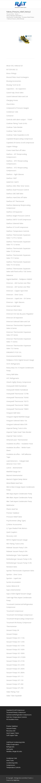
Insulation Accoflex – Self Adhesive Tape (18, 455)
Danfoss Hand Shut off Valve (16, 197)
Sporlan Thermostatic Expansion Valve (20, 570)
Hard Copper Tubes (12, 733)
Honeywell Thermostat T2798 (17, 394)
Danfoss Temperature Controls (17, 231)
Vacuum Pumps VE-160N (15, 649)
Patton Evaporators (12, 744)
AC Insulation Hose (12, 719)
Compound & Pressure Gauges (17, 108)
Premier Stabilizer (12, 513)
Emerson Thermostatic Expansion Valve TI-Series (18, 340)
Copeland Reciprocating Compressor (19, 139)
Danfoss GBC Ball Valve (14, 193)
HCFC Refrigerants (13, 364)
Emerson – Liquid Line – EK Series (18, 298)
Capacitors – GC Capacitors (16, 89)
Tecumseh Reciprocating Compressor (20, 619)
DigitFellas (16, 780)
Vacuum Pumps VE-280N (15, 672)
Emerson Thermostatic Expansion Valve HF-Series (18, 333)
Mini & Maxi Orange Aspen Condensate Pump (20, 488)
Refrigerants (10, 747)
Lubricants (9, 749)
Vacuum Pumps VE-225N (15, 665)
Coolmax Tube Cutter (14, 131)
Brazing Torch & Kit (13, 85)
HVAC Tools (10, 760)
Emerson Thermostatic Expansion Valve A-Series (18, 326)
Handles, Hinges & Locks (14, 751)
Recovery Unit (11, 536)
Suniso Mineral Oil (12, 586)
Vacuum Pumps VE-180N (15, 653)
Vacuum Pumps (11, 634)
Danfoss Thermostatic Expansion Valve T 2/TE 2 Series (18, 236)
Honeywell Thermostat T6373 (17, 401)
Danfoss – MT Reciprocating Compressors (16, 155)
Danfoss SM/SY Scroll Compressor (18, 219)
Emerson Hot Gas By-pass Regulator (19, 314)
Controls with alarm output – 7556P (19, 119)
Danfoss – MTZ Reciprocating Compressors (17, 162)
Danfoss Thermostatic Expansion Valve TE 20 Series (18, 249)
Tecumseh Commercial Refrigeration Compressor (19, 605)
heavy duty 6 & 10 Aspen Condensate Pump (20, 369)
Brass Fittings (11, 73)
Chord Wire (10, 104)
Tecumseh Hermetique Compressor (19, 615)
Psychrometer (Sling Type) (16, 520)
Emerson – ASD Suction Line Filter (18, 283)
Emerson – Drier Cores (14, 294)
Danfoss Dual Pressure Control (17, 190)
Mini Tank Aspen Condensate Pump (19, 501)
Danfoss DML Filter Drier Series (17, 186)
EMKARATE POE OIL (13, 352)
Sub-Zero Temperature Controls (16, 717)
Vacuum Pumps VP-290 (14, 688)
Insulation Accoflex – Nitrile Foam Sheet (18, 448)
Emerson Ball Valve (13, 306)
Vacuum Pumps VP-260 (14, 684)
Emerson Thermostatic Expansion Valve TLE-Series (18, 346)
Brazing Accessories (13, 81)
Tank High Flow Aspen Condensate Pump (19, 598)
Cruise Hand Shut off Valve (16, 150)
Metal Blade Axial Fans (14, 483)
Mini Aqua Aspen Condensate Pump (19, 494)
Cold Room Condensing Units (15, 742)
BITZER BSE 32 (12, 69)
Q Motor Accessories (14, 524)
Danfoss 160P (11, 178)
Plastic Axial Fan (12, 509)
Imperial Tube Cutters (14, 436)
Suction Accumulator (13, 582)
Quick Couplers (11, 532)
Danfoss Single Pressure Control (18, 216)
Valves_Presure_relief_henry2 (18, 12)
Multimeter (10, 505)
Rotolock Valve (11, 567)
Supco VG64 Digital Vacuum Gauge (18, 594)
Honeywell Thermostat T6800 (17, 405)
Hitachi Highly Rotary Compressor (18, 382)
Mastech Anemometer (14, 475)
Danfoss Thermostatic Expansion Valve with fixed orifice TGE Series (18, 270)
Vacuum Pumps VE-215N (15, 661)
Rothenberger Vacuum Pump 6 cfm (19, 559)
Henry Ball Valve (12, 374)
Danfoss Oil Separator (14, 212)
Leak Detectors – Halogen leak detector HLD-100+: (17, 462)
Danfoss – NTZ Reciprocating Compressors (17, 169)
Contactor (10, 116)
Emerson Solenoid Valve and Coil (18, 321)
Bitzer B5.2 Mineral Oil (14, 66)
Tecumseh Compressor (14, 611)
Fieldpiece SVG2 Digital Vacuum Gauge (20, 360)
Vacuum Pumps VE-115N (15, 638)
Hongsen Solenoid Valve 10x (16, 420)
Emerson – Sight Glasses (15, 302)
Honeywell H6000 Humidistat (17, 390)
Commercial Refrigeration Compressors (19, 715)
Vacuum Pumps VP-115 (14, 676)
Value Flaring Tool (12, 692)
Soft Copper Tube (12, 735)
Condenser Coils (12, 112)
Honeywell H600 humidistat (16, 386)
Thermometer (11, 626)
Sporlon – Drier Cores (14, 574)
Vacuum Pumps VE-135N (15, 646)
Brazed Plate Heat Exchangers (17, 77)
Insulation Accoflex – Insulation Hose (19, 444)
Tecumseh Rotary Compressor (16, 712)
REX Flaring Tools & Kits (15, 544)
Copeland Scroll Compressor (15, 710)
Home (16, 14)
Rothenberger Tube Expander (17, 555)
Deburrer (9, 275)
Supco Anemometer (13, 590)
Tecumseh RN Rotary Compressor (18, 622)
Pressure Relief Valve (28, 17)
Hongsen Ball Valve (13, 413)
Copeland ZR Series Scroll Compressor (20, 142)
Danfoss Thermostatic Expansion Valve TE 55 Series (18, 263)
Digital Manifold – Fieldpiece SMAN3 (19, 279)
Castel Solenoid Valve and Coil (17, 96)
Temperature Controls (13, 767)
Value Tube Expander (14, 696)
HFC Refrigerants (12, 378)
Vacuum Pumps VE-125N (15, 642)
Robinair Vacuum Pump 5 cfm (16, 547)
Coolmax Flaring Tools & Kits (16, 123)
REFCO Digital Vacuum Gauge (17, 540)
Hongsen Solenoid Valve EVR (16, 424)
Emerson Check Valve (14, 310)
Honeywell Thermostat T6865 (17, 409)
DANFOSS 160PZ (12, 182)
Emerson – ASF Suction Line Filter (18, 287)
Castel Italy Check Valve (14, 92)
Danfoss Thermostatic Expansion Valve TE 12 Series (18, 243)
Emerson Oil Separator (14, 318)
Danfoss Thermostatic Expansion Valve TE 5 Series (18, 256)
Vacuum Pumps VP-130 (14, 680)
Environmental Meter (14, 356)
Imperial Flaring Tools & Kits (16, 428)
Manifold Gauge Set (13, 471)
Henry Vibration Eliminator (14, 15)
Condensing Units (12, 763)
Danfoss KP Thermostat (15, 201)
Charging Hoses (12, 100)
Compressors (10, 765)
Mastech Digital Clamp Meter (16, 479)
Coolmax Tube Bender (14, 127)
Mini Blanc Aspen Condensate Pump (19, 497)
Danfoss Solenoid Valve (14, 223)
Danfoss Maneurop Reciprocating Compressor (18, 206)
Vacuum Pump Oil (12, 630)
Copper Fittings (12, 146)
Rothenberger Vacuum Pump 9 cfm (19, 563)
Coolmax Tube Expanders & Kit (17, 135)
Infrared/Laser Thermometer (17, 440)
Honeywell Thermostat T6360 (17, 397)
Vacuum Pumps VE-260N (15, 669)
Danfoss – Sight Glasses (15, 174)
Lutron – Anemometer (14, 468)
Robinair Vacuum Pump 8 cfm (16, 551)
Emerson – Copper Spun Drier (17, 291)
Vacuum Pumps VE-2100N (15, 657)
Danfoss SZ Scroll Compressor (17, 227)
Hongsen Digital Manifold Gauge (18, 417)
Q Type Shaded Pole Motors (16, 528)
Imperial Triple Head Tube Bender (18, 432)
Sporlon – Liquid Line (13, 578)
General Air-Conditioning (14, 17)
